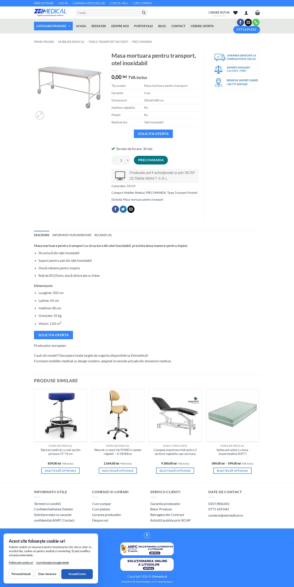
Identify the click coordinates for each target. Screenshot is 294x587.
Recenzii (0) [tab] (103, 235)
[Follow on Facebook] (240, 22)
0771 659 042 (218, 509)
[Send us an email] (248, 22)
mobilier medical (61, 361)
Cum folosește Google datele (52, 563)
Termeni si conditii (47, 504)
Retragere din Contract (167, 515)
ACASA (81, 26)
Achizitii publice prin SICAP (170, 520)
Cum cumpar (101, 504)
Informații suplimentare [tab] (71, 235)
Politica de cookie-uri (21, 562)
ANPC (57, 520)
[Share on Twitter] (123, 209)
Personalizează (21, 574)
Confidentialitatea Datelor (53, 509)
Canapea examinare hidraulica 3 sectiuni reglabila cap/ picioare (175, 452)
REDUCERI (98, 26)
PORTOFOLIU (143, 26)
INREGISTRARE (44, 3)
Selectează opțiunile (60, 470)
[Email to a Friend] (131, 209)
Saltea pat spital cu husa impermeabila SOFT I (232, 452)
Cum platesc (101, 509)
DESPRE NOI (120, 26)
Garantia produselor (165, 504)
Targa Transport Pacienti (108, 41)
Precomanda (151, 160)
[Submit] (143, 12)
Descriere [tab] (41, 235)
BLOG (162, 26)
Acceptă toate (77, 574)
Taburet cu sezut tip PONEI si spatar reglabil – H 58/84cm (118, 452)
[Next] (258, 435)
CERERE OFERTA (202, 26)
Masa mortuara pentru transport (143, 199)
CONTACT (178, 26)
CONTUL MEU (119, 3)
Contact (68, 520)
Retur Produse (161, 509)
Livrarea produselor (106, 515)
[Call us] (256, 22)
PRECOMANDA (142, 41)
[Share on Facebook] (115, 209)
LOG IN (63, 3)
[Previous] (34, 435)
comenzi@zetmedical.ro (225, 515)
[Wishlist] (235, 12)
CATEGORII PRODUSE (51, 26)
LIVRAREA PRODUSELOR (89, 3)
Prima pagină (44, 41)
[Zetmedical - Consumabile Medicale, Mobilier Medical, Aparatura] (51, 12)
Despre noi (100, 520)
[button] (246, 12)
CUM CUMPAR (142, 3)
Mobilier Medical (71, 41)
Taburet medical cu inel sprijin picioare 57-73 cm (60, 452)
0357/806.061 (219, 504)
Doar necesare (47, 574)
